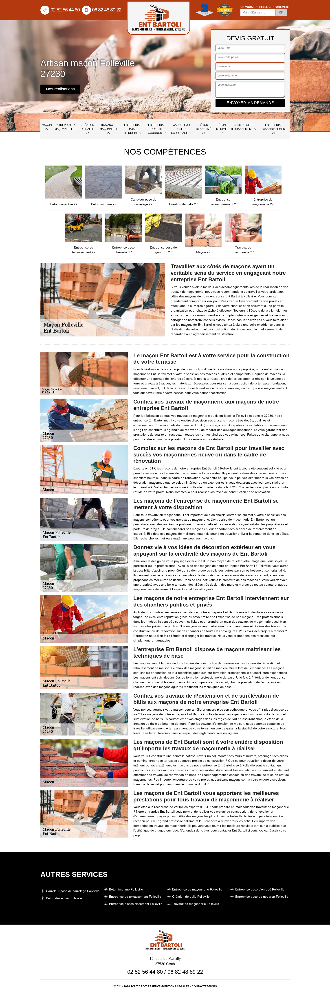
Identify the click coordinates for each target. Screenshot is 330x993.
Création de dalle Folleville (191, 896)
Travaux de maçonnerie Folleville (195, 904)
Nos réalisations (60, 89)
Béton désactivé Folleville (64, 898)
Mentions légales (175, 986)
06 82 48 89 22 (106, 10)
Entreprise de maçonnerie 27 (66, 127)
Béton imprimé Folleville (126, 889)
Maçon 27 (47, 127)
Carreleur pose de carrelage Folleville (72, 891)
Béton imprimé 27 (221, 129)
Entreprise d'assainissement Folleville (135, 904)
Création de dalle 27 (87, 129)
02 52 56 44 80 (65, 10)
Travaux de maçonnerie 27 (109, 129)
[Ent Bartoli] (158, 18)
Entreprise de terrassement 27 (244, 127)
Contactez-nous (204, 986)
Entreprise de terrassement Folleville (135, 896)
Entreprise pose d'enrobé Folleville (259, 889)
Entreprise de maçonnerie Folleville (197, 889)
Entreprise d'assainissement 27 (274, 129)
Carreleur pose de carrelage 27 (181, 129)
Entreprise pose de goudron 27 (157, 129)
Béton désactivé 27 (203, 129)
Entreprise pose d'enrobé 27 (133, 129)
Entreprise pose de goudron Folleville (261, 896)
